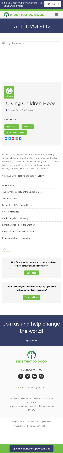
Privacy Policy (19, 426)
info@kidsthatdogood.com (32, 387)
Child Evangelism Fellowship (15, 218)
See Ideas (31, 273)
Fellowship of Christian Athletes (17, 205)
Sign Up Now (31, 297)
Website (12, 127)
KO (53, 4)
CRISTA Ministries (10, 211)
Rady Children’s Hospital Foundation (19, 231)
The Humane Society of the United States (22, 191)
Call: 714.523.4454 (16, 132)
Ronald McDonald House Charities (18, 224)
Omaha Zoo (8, 185)
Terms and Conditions (39, 426)
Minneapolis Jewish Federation (16, 238)
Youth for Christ (9, 198)
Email (28, 127)
